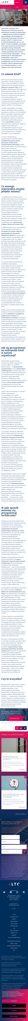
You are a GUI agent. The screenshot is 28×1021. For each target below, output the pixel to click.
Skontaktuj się (14, 718)
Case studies (14, 923)
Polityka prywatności (14, 937)
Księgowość (14, 948)
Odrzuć (14, 1005)
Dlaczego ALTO (14, 916)
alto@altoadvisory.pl (6, 7)
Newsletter (14, 932)
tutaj (7, 877)
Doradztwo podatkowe (14, 941)
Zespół (14, 919)
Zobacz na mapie (13, 899)
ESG (14, 950)
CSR (14, 928)
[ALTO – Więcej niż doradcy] (4, 2)
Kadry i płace (14, 943)
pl (24, 6)
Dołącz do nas (14, 930)
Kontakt (14, 935)
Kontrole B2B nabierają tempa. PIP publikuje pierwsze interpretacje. (14, 792)
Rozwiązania (14, 926)
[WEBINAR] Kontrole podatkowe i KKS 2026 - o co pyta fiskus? (14, 755)
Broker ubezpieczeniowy (14, 945)
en (26, 6)
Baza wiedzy (14, 921)
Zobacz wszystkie (20, 814)
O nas (14, 914)
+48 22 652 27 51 (5, 5)
